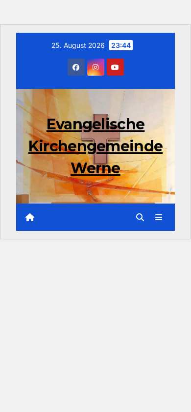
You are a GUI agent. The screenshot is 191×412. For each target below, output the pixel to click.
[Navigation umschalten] (158, 217)
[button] (140, 217)
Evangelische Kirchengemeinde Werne (95, 146)
